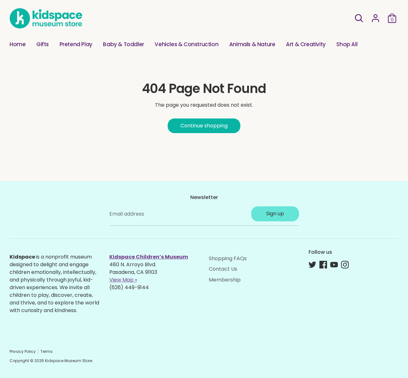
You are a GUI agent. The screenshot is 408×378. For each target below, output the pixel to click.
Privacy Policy (23, 351)
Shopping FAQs (228, 258)
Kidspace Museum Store (68, 360)
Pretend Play (76, 44)
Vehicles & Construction (186, 44)
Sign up (275, 213)
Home (18, 44)
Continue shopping (204, 125)
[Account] (375, 18)
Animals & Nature (252, 44)
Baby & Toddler (123, 44)
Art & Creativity (306, 44)
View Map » (123, 279)
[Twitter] (312, 264)
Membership (225, 279)
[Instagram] (345, 264)
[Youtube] (334, 264)
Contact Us (223, 269)
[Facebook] (323, 264)
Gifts (42, 44)
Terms (46, 351)
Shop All (346, 44)
